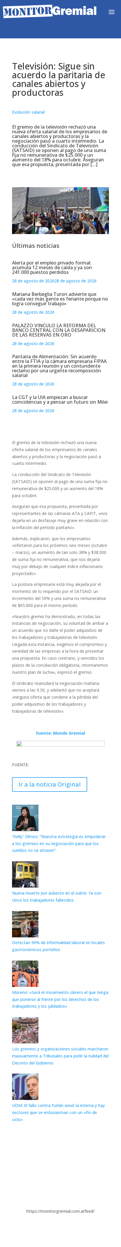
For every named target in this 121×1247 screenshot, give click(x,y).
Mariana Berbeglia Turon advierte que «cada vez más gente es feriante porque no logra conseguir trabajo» (60, 299)
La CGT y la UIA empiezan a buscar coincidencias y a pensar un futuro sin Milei (60, 399)
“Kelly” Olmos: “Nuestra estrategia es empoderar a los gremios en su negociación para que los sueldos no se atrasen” (59, 843)
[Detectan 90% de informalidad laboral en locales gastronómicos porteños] (25, 936)
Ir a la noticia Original (50, 784)
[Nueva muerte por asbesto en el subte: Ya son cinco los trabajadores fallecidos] (25, 886)
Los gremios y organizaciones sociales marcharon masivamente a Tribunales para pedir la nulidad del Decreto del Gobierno (60, 1056)
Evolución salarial (28, 112)
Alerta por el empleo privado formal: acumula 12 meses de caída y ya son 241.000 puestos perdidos (52, 267)
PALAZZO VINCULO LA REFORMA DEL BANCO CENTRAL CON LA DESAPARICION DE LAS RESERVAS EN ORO (58, 330)
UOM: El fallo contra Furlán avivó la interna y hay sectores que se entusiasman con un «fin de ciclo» (58, 1112)
